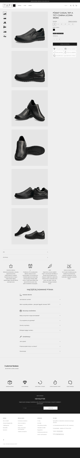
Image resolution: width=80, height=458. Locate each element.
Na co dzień (6, 421)
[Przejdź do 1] (4, 13)
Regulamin (40, 430)
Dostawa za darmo (22, 421)
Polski (66, 5)
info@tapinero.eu (59, 434)
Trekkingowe (6, 425)
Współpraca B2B (41, 427)
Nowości (5, 430)
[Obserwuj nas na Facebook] (3, 439)
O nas (38, 421)
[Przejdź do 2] (4, 18)
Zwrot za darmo (22, 423)
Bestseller (5, 427)
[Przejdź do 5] (4, 31)
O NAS (25, 5)
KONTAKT (30, 5)
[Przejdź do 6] (4, 36)
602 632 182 (60, 431)
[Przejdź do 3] (4, 22)
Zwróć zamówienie (42, 434)
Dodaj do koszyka (65, 44)
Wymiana (20, 425)
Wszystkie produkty (42, 425)
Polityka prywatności (42, 432)
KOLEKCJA (19, 5)
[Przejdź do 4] (4, 27)
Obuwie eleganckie (7, 423)
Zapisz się (50, 408)
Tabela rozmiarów (72, 21)
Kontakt (39, 423)
